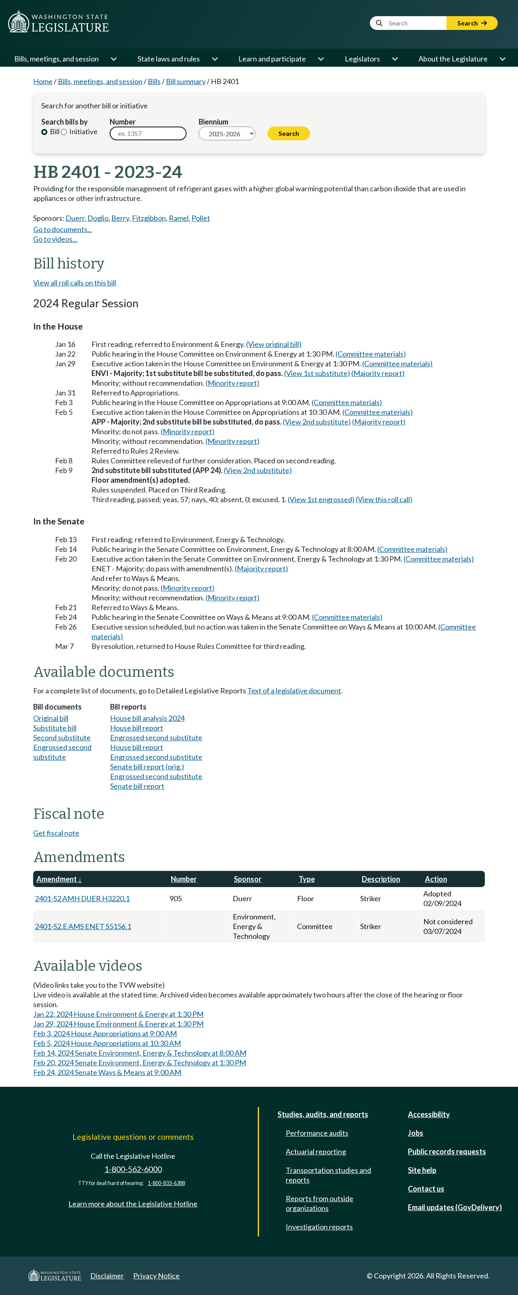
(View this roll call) (384, 499)
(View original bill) (273, 344)
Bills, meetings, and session (56, 58)
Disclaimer (107, 1275)
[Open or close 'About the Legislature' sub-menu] (502, 59)
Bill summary (186, 81)
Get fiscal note (56, 832)
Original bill (50, 718)
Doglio (97, 217)
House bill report (136, 727)
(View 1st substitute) (317, 373)
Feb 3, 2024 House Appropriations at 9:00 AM (105, 1033)
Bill (54, 131)
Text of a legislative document (294, 690)
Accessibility (429, 1114)
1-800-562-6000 (133, 1169)
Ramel (179, 217)
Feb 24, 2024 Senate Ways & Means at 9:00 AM (107, 1072)
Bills (154, 81)
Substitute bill (54, 727)
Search (468, 23)
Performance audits (317, 1132)
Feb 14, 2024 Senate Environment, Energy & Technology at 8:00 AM (139, 1052)
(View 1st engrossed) (321, 499)
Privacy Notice (156, 1275)
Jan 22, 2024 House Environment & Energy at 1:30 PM (118, 1014)
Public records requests (447, 1151)
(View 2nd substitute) (317, 421)
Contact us (426, 1188)
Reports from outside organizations (319, 1203)
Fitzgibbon (149, 217)
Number (123, 121)
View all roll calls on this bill (74, 282)
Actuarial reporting (316, 1151)
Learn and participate (272, 58)
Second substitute (62, 737)
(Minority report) (232, 382)
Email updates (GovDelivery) (455, 1207)
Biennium (213, 121)
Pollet (200, 217)
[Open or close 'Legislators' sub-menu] (394, 59)
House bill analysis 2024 (147, 718)
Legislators (362, 58)
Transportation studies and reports (328, 1175)
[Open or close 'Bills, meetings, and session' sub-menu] (113, 59)
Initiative (83, 131)
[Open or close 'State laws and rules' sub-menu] (214, 59)
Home (43, 81)
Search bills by (64, 121)
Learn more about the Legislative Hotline (132, 1203)
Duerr (75, 217)
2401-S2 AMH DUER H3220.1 (82, 898)
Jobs (415, 1132)
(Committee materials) (370, 353)
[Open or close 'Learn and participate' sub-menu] (320, 59)
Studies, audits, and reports (323, 1114)
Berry (120, 217)
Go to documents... (62, 229)
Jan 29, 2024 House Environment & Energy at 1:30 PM (118, 1023)
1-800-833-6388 (166, 1183)
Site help (422, 1170)
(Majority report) (378, 373)
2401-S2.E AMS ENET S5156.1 (83, 926)
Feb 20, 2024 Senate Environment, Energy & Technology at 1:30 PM (139, 1062)
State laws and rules (169, 58)
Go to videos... (55, 238)
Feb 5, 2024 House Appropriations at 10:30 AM (107, 1043)
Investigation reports (319, 1226)
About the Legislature (453, 58)
